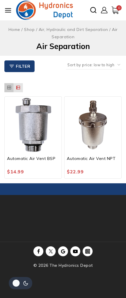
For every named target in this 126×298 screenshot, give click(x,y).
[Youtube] (75, 251)
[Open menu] (8, 10)
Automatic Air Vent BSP (31, 158)
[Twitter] (51, 251)
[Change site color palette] (20, 283)
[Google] (63, 251)
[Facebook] (38, 251)
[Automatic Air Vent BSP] (33, 125)
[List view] (18, 87)
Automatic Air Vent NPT (91, 158)
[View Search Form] (93, 10)
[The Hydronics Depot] (44, 10)
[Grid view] (8, 87)
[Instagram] (88, 251)
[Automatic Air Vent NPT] (92, 125)
